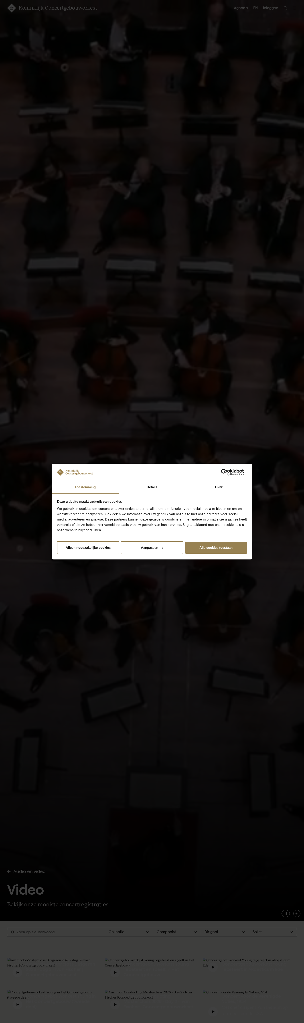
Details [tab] (152, 487)
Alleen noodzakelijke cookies (88, 547)
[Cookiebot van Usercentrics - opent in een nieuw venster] (227, 472)
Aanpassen (149, 547)
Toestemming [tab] (85, 487)
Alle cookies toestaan (216, 547)
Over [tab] (219, 487)
